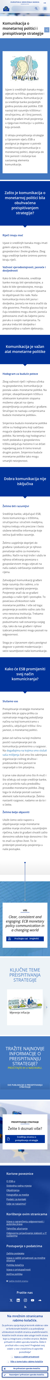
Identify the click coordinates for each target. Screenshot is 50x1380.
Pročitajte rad (21, 939)
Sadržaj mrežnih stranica (18, 1281)
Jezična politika (14, 1274)
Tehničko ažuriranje (17, 1229)
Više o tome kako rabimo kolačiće (26, 1362)
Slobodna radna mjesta (19, 1186)
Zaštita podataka (15, 1253)
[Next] (46, 1007)
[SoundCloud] (40, 1300)
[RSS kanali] (25, 1307)
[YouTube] (32, 1300)
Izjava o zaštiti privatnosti (26, 1357)
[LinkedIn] (18, 1300)
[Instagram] (25, 1300)
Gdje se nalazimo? (16, 1204)
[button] (45, 3)
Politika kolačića (15, 1265)
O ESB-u (10, 1181)
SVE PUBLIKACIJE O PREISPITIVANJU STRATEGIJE (25, 1086)
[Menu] (45, 8)
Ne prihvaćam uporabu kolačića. (27, 1369)
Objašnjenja (12, 1190)
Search (36, 8)
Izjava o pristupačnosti (18, 1270)
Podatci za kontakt (16, 1199)
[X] (11, 1300)
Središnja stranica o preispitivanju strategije (26, 1139)
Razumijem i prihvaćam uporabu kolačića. (26, 1375)
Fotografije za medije (17, 1195)
